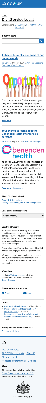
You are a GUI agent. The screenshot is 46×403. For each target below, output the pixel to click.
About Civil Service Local (12, 200)
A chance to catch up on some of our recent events (23, 56)
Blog (4, 15)
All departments (10, 357)
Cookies (32, 360)
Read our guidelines (10, 331)
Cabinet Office (32, 25)
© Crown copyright (23, 396)
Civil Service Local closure (15, 306)
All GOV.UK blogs (10, 349)
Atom (28, 293)
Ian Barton (6, 63)
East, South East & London (13, 65)
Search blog (9, 35)
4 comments (18, 188)
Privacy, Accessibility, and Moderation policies (21, 202)
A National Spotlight (34, 63)
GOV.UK (30, 353)
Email (7, 293)
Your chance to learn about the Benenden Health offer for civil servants (20, 134)
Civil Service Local (18, 19)
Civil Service (20, 25)
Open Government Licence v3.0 (17, 373)
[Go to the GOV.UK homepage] (12, 3)
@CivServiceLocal (16, 275)
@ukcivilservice (8, 280)
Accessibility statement (14, 360)
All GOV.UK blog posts (13, 353)
